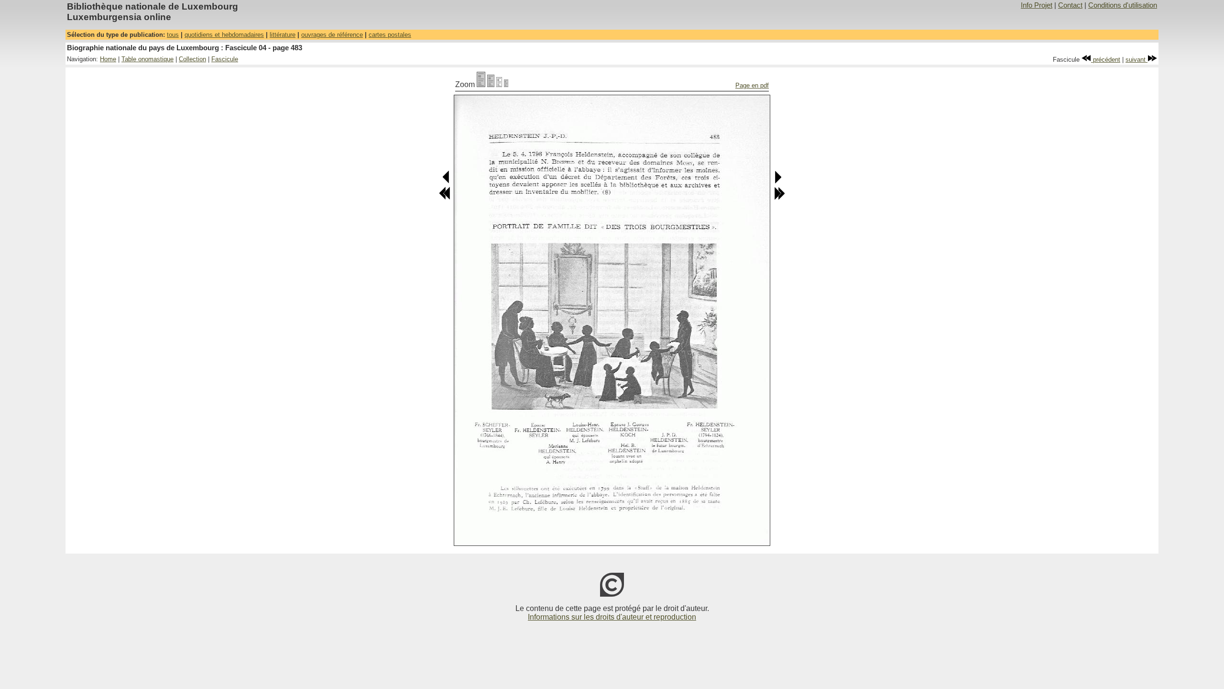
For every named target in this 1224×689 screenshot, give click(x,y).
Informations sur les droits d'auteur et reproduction (612, 617)
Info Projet (1036, 5)
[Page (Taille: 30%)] (506, 84)
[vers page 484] (778, 182)
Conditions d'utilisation (1122, 5)
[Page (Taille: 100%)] (481, 84)
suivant (1137, 59)
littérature (282, 34)
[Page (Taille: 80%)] (490, 84)
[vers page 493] (779, 198)
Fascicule (224, 59)
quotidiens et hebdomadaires (224, 34)
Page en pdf (752, 85)
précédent (1105, 59)
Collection (192, 59)
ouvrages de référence (332, 34)
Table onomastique (147, 59)
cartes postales (390, 34)
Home (108, 59)
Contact (1070, 5)
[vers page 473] (444, 198)
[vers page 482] (446, 182)
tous (173, 34)
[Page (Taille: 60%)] (499, 84)
